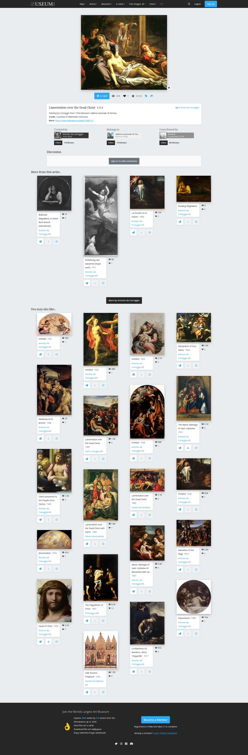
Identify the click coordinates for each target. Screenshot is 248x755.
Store (152, 4)
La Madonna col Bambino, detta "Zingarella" (139, 652)
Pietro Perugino (92, 451)
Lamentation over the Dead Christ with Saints (95, 528)
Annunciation (45, 553)
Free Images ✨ (136, 4)
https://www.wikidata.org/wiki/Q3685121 (74, 120)
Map (82, 4)
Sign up (211, 4)
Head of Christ (45, 626)
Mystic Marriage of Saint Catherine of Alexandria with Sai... (141, 568)
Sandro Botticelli (93, 536)
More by (124, 300)
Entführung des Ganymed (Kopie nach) (93, 264)
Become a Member (155, 719)
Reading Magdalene (187, 206)
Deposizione (184, 618)
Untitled (42, 338)
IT (50, 234)
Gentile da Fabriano (94, 681)
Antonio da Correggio (189, 107)
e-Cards (119, 4)
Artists (93, 4)
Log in (198, 4)
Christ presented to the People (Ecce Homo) (48, 500)
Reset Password (169, 733)
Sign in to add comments (124, 161)
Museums (106, 4)
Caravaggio (90, 613)
